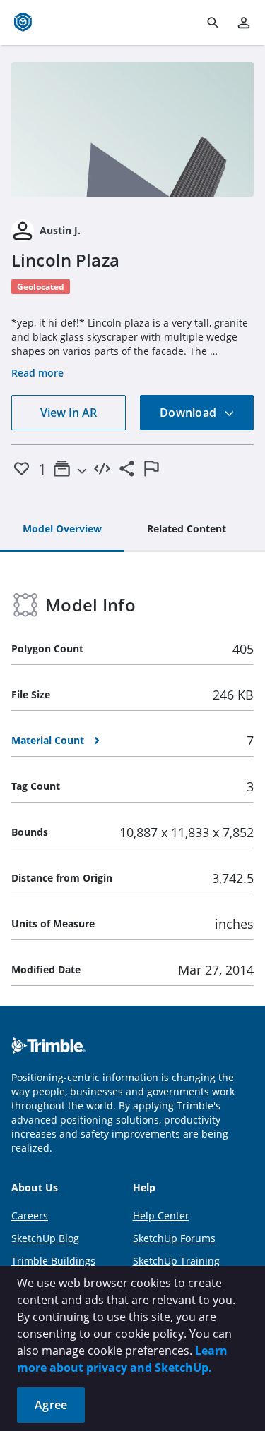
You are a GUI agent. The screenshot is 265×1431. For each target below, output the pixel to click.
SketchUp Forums (174, 1238)
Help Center (161, 1215)
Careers (29, 1215)
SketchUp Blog (45, 1238)
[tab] (62, 530)
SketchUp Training (176, 1260)
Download (189, 412)
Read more (37, 372)
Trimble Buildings (53, 1260)
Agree (51, 1405)
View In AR (68, 412)
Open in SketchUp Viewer (133, 129)
